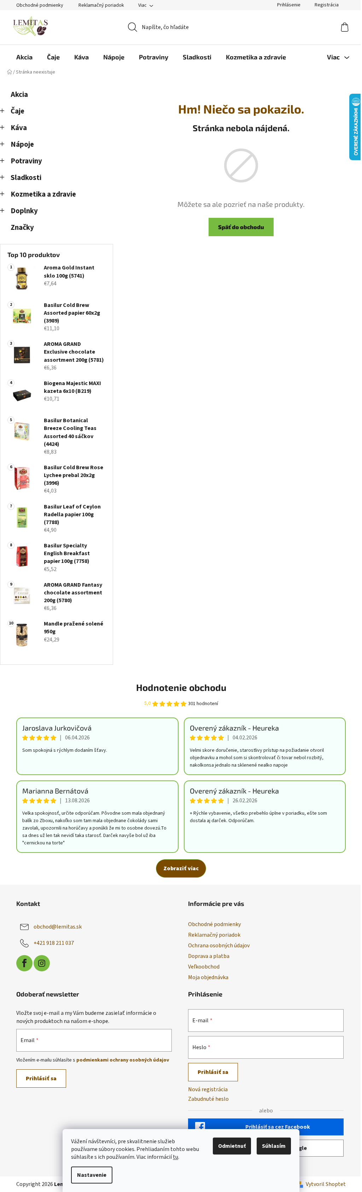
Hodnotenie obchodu (181, 687)
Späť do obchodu (241, 226)
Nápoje (22, 144)
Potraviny (26, 161)
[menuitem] (24, 57)
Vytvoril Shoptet (326, 1184)
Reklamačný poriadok (101, 5)
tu (175, 1157)
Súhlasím (274, 1146)
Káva (19, 128)
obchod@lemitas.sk (58, 927)
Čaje (17, 111)
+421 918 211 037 (54, 943)
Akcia (19, 94)
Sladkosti (26, 178)
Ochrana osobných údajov (219, 945)
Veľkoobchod (204, 967)
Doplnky (24, 211)
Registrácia (327, 4)
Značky (22, 227)
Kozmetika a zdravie (43, 194)
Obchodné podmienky (39, 5)
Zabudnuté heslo (208, 1099)
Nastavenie (91, 1175)
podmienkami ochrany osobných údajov (122, 1060)
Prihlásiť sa (41, 1078)
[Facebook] (24, 963)
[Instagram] (42, 963)
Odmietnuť (232, 1146)
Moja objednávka (208, 977)
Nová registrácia (208, 1089)
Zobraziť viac (181, 868)
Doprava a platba (208, 956)
